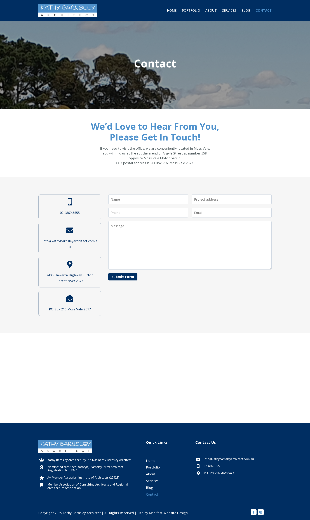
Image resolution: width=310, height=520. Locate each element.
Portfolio (191, 10)
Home (172, 10)
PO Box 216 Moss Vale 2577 (70, 309)
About (211, 10)
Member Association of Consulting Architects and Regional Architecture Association (87, 486)
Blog (245, 10)
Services (229, 10)
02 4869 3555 (70, 212)
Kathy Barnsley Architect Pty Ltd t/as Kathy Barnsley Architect (89, 460)
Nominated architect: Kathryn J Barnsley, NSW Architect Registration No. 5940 (85, 468)
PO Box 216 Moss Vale (219, 473)
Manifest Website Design (168, 513)
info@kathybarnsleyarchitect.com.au (229, 459)
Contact (264, 10)
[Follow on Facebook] (254, 512)
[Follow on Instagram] (261, 512)
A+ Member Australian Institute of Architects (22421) (83, 477)
